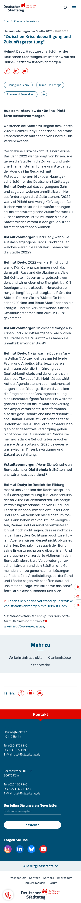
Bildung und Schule (18, 85)
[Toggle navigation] (74, 7)
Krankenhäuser (60, 657)
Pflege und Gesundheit (20, 94)
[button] (8, 895)
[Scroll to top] (69, 709)
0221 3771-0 (18, 784)
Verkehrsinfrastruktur (26, 657)
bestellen (32, 824)
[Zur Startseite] (20, 7)
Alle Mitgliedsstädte (38, 865)
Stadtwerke (40, 665)
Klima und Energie (50, 85)
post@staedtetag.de (27, 754)
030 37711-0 (18, 745)
